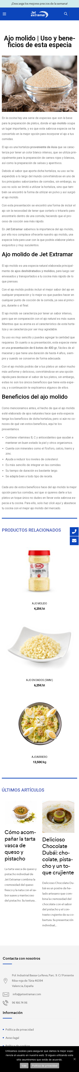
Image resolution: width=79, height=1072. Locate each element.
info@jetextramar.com (27, 994)
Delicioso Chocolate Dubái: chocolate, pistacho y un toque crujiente (58, 856)
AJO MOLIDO (39, 603)
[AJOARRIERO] (39, 724)
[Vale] (74, 1059)
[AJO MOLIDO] (39, 570)
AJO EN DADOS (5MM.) (39, 680)
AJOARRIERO (39, 756)
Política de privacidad (20, 1029)
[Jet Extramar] (39, 14)
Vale (24, 1065)
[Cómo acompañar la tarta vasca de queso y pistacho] (21, 813)
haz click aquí (52, 503)
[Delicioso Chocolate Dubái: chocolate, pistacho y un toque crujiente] (58, 817)
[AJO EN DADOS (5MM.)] (39, 647)
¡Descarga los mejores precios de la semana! (39, 3)
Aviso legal (12, 1038)
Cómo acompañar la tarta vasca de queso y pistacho (20, 845)
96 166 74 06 (19, 1003)
